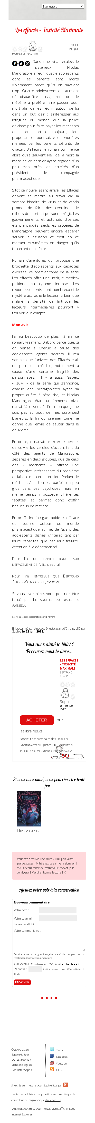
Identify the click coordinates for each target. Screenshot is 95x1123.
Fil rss (59, 1070)
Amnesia (18, 605)
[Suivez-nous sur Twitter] (52, 1050)
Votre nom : (21, 910)
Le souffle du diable (52, 599)
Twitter (60, 1050)
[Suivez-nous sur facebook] (52, 1056)
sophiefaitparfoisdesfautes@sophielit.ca (41, 868)
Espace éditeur (20, 1054)
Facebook (61, 1056)
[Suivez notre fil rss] (52, 1070)
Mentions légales (21, 1064)
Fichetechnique (70, 46)
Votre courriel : (23, 919)
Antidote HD (53, 1100)
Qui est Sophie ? (21, 1059)
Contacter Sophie (21, 1070)
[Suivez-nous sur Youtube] (52, 1063)
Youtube (61, 1063)
